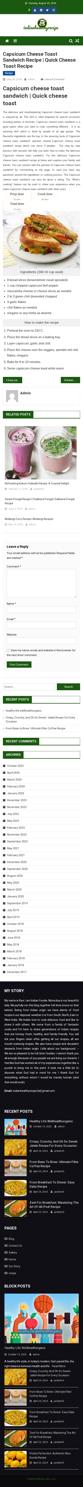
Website (12, 634)
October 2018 (15, 923)
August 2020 (15, 875)
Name (11, 603)
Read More (58, 1366)
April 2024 (13, 772)
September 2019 (17, 903)
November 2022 (17, 834)
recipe (9, 73)
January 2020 (15, 896)
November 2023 (17, 807)
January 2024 (15, 793)
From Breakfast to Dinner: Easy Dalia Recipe (52, 1184)
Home (12, 1259)
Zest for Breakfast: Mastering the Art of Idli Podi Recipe (54, 1205)
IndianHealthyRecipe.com (41, 1479)
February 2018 (16, 958)
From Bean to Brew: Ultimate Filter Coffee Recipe (35, 728)
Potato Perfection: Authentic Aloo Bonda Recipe (50, 1455)
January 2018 (15, 965)
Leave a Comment (54, 79)
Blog (11, 1238)
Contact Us (15, 1245)
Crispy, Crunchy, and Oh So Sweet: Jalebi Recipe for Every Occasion (54, 1144)
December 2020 (17, 862)
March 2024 (14, 779)
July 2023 (13, 813)
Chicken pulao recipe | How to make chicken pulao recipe (72, 380)
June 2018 (13, 937)
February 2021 (16, 855)
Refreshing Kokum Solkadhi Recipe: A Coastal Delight (37, 483)
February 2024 (16, 786)
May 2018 (13, 944)
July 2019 (13, 910)
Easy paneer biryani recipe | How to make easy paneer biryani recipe (15, 380)
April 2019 (13, 917)
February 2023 (16, 827)
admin (31, 79)
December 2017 (17, 972)
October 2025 (15, 765)
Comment (14, 566)
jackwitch (39, 489)
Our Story (14, 1266)
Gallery (13, 1252)
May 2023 (13, 820)
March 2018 (14, 951)
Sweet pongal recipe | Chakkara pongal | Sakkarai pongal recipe (40, 501)
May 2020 (13, 882)
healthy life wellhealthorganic (24, 710)
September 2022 (17, 841)
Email (11, 619)
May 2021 (13, 848)
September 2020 (17, 868)
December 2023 (17, 800)
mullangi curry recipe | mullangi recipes (29, 518)
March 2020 (14, 889)
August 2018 (15, 930)
